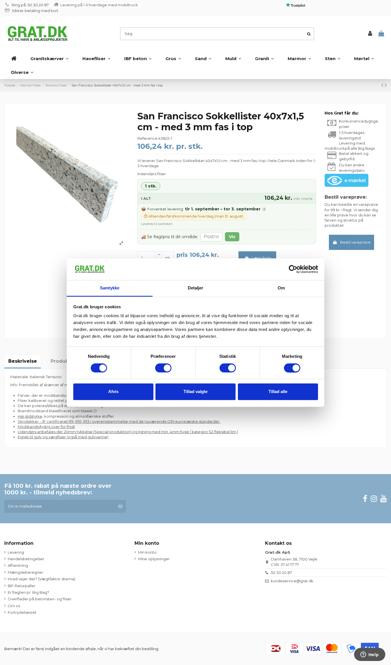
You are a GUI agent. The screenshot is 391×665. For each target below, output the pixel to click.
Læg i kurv (261, 257)
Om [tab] (281, 288)
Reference (147, 138)
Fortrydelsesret (22, 612)
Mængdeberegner (25, 572)
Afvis (113, 391)
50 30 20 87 (281, 572)
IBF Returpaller (21, 585)
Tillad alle (277, 391)
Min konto (147, 552)
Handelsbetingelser (26, 559)
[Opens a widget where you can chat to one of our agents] (369, 655)
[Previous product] (383, 85)
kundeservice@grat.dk (292, 581)
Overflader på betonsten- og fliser (40, 599)
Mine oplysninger (154, 559)
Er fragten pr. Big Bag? (28, 592)
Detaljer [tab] (196, 288)
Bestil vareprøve (355, 242)
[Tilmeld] (120, 506)
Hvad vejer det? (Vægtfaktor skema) (41, 579)
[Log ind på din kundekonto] (370, 34)
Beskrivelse (22, 361)
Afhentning (18, 565)
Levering (16, 552)
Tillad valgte (195, 391)
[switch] (163, 367)
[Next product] (386, 85)
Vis (232, 236)
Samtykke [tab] (110, 288)
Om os (14, 605)
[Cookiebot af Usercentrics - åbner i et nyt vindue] (293, 269)
